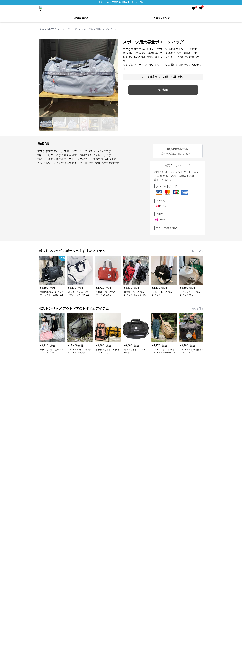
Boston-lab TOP (47, 29)
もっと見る (197, 250)
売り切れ (163, 89)
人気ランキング (161, 18)
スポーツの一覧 (69, 29)
